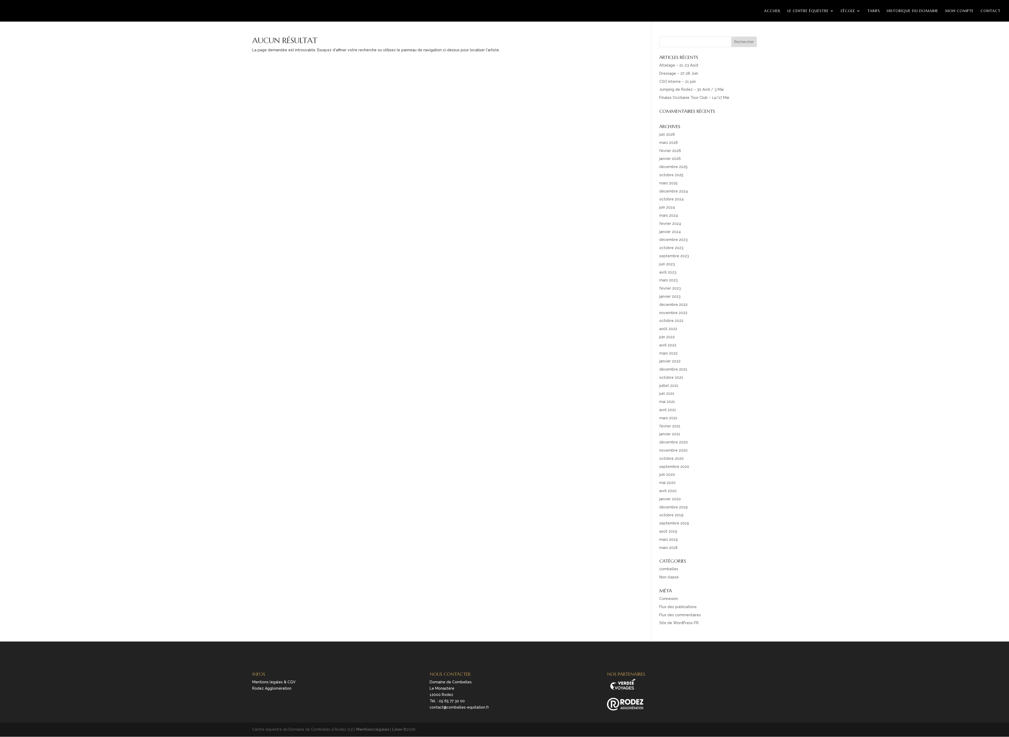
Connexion (668, 599)
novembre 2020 (673, 450)
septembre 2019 (674, 523)
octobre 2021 (671, 377)
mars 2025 (668, 183)
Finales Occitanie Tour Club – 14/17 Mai (694, 97)
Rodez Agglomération (271, 688)
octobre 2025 (671, 175)
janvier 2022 (670, 361)
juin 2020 (667, 474)
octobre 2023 (671, 248)
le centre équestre (808, 11)
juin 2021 (667, 393)
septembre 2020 (674, 467)
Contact (991, 11)
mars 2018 (668, 548)
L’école (848, 11)
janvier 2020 (670, 499)
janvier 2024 (670, 232)
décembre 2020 (673, 442)
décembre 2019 (673, 507)
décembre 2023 (673, 240)
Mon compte (959, 11)
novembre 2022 (673, 313)
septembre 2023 (674, 256)
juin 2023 (667, 264)
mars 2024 (668, 215)
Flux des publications (678, 607)
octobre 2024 (671, 199)
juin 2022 (667, 337)
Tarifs (873, 11)
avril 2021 (667, 410)
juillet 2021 (668, 385)
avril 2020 (668, 491)
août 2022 (668, 329)
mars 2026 (668, 142)
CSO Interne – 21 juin (677, 81)
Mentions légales (372, 729)
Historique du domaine (912, 11)
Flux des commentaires (680, 615)
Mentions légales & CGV (274, 682)
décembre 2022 (673, 304)
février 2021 (670, 426)
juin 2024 (667, 207)
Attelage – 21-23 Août (678, 65)
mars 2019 (668, 539)
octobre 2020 (671, 458)
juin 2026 (667, 134)
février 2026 (670, 151)
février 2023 (670, 288)
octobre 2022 (671, 321)
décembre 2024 (673, 191)
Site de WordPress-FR (679, 623)
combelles (668, 569)
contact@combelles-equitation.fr (459, 707)
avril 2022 (667, 345)
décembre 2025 (673, 167)
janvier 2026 (670, 159)
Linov (397, 729)
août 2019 (668, 531)
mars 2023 (668, 280)
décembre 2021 (673, 369)
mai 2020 (667, 483)
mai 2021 (667, 402)
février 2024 (670, 223)
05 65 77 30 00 (452, 701)
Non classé (669, 577)
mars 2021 (668, 418)
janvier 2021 (669, 434)
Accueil (772, 11)
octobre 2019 (671, 515)
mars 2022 (668, 353)
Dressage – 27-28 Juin (678, 73)
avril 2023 (667, 272)
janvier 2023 (670, 296)
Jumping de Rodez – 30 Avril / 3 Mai (691, 89)
